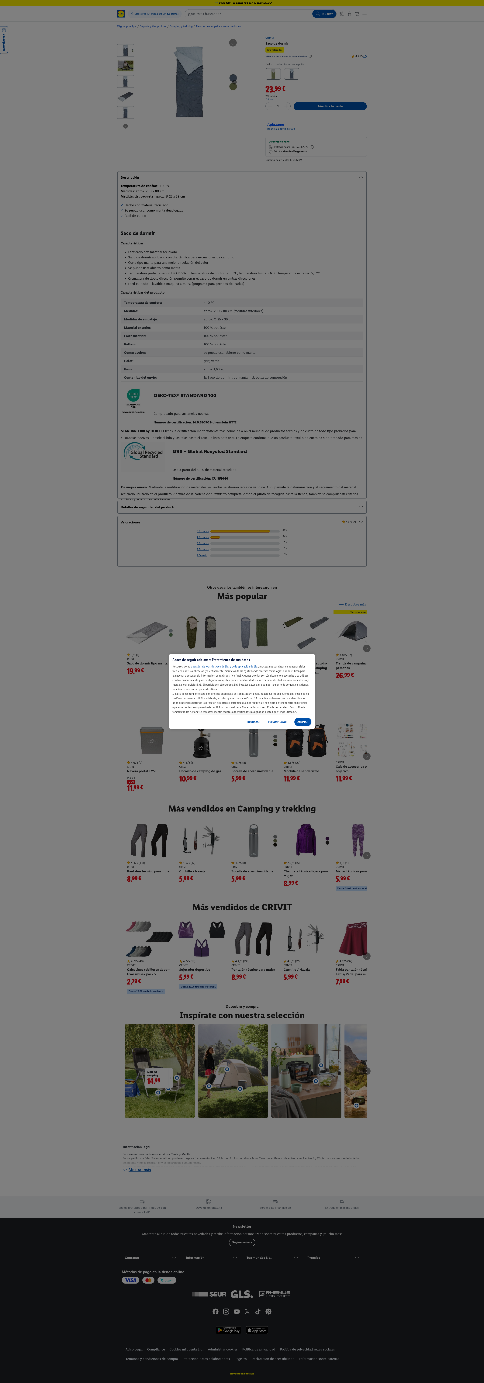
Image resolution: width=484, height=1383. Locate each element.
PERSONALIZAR (277, 722)
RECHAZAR (253, 722)
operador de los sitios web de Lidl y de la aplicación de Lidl (224, 666)
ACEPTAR (302, 722)
